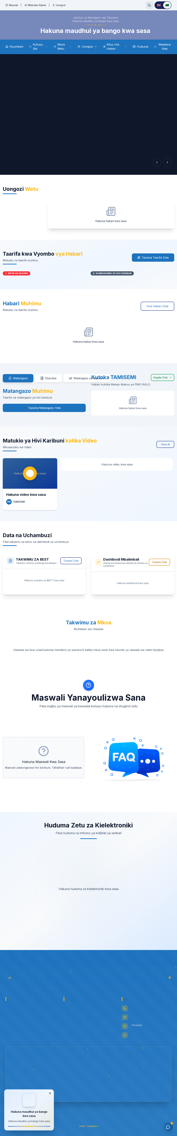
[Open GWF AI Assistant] (168, 1127)
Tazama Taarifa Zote (155, 257)
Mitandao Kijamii (37, 5)
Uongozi (61, 5)
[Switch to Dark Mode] (149, 5)
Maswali (13, 5)
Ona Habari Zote (157, 306)
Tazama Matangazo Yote (44, 408)
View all (165, 444)
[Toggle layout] (50, 1094)
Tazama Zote (70, 560)
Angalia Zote (160, 377)
